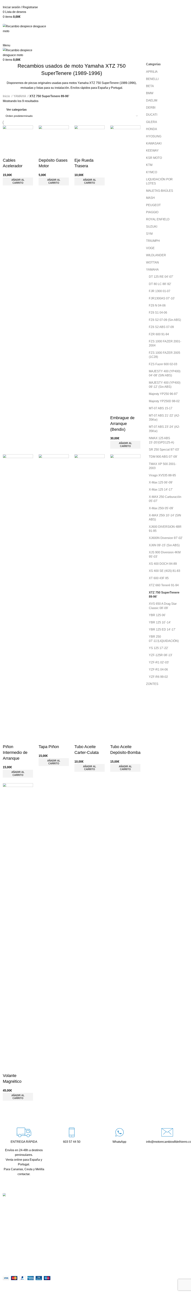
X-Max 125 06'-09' (161, 482)
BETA (150, 86)
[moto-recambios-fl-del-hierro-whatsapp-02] (119, 1132)
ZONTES (152, 683)
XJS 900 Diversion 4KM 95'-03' (165, 554)
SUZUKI (151, 226)
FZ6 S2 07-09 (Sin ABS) (165, 319)
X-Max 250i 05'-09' (161, 508)
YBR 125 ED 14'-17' (162, 629)
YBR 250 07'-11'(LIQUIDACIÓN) (164, 638)
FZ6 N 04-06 (157, 305)
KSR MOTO (154, 157)
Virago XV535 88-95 (162, 475)
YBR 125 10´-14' (160, 622)
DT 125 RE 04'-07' (161, 276)
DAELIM (151, 100)
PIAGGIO (152, 212)
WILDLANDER (156, 255)
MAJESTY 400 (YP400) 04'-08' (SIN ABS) (164, 373)
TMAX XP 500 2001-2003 (162, 466)
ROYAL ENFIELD (158, 219)
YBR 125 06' (157, 615)
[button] (18, 181)
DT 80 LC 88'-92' (160, 284)
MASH (150, 197)
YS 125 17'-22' (158, 648)
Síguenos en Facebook (82, 1230)
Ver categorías (16, 109)
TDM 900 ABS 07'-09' (163, 456)
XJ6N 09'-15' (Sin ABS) (164, 545)
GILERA (151, 122)
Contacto (136, 1224)
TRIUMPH (153, 240)
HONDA (151, 129)
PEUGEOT (153, 205)
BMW (149, 93)
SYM (149, 233)
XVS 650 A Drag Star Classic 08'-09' (163, 605)
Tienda (134, 1210)
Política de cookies (142, 1268)
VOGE (150, 248)
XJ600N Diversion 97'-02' (166, 538)
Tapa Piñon (49, 746)
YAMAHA (152, 269)
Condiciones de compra (146, 1247)
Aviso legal (137, 1254)
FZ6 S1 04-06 (158, 312)
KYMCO (151, 172)
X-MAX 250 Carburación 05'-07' (165, 499)
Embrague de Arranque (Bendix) (122, 423)
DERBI (150, 107)
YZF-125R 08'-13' (160, 655)
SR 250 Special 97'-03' (164, 449)
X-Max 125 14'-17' (161, 489)
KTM (149, 165)
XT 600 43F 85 (159, 578)
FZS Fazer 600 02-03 (163, 364)
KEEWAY (152, 150)
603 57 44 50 (75, 1217)
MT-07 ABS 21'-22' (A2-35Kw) (164, 417)
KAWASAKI (154, 143)
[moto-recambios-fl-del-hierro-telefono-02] (71, 1132)
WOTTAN (152, 262)
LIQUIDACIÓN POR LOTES (159, 181)
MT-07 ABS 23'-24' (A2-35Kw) (164, 428)
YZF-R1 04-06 (158, 669)
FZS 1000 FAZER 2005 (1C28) (164, 354)
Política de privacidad (144, 1261)
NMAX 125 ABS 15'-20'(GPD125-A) (161, 440)
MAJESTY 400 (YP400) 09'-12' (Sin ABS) (164, 384)
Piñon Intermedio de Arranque (15, 752)
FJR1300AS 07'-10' (162, 298)
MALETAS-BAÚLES (159, 190)
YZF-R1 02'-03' (159, 662)
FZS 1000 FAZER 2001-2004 (165, 343)
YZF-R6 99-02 (158, 676)
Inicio (7, 96)
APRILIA (152, 71)
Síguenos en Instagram (82, 1237)
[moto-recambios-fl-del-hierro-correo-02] (167, 1132)
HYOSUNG (153, 136)
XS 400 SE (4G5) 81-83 (164, 570)
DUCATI (151, 114)
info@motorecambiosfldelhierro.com (91, 1224)
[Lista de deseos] (7, 153)
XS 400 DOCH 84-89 (163, 563)
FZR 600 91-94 (159, 334)
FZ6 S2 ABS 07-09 (161, 327)
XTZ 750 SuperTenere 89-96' (164, 594)
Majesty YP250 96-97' (163, 393)
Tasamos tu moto (141, 1217)
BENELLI (152, 79)
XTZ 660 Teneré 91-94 (164, 585)
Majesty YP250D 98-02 (164, 401)
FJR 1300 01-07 (159, 291)
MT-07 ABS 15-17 (160, 408)
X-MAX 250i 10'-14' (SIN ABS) (165, 517)
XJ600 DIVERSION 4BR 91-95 (165, 528)
